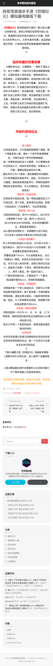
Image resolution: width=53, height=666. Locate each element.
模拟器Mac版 (13, 540)
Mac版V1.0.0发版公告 (26, 597)
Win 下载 (15, 482)
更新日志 (12, 536)
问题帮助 (12, 561)
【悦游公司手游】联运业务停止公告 (22, 513)
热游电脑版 (17, 393)
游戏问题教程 (13, 553)
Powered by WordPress (36, 658)
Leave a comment (32, 393)
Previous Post (16, 406)
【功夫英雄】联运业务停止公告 (20, 517)
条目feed (11, 634)
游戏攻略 (12, 544)
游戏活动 (12, 548)
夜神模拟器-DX (25, 21)
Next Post (36, 406)
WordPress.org (14, 642)
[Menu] (3, 3)
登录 (24, 427)
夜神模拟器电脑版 (26, 3)
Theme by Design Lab (26, 661)
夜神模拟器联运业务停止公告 (19, 500)
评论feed (11, 638)
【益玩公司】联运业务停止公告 (20, 505)
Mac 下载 (37, 482)
